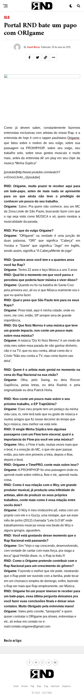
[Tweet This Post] (37, 57)
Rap (39, 686)
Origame (73, 138)
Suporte (66, 686)
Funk (16, 686)
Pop (32, 686)
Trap (46, 686)
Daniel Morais (33, 47)
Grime (24, 686)
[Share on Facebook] (29, 57)
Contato (55, 686)
